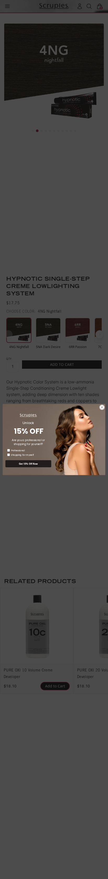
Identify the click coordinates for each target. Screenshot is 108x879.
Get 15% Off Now (28, 463)
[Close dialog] (102, 407)
